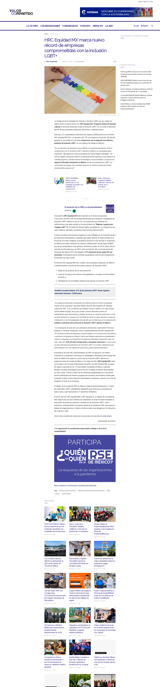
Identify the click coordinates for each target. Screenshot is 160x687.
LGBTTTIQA (66, 494)
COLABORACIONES (50, 25)
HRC (108, 490)
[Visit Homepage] (20, 12)
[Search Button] (152, 26)
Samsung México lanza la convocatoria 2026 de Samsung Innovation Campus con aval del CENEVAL (136, 74)
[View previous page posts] (83, 198)
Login (137, 26)
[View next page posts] (86, 198)
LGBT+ (57, 494)
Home (46, 34)
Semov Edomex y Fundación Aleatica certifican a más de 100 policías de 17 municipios (106, 182)
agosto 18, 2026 (50, 670)
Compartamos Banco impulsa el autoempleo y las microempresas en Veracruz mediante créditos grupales (55, 662)
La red (109, 25)
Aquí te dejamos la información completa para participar (75, 486)
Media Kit (98, 25)
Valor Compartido (51, 61)
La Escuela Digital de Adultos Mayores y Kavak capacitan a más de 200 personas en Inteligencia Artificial (136, 97)
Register (145, 26)
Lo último (32, 25)
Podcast (85, 25)
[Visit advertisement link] (116, 12)
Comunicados (70, 25)
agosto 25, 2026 (72, 191)
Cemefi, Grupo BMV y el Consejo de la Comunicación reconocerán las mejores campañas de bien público (55, 596)
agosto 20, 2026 (100, 601)
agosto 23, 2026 (75, 569)
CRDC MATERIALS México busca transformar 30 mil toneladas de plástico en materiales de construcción (136, 83)
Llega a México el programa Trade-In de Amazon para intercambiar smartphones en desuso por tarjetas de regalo (80, 596)
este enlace (107, 416)
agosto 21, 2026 (100, 569)
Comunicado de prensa (67, 490)
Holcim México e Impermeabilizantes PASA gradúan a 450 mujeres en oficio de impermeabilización (104, 529)
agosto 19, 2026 (75, 635)
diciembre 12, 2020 (67, 61)
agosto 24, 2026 (100, 537)
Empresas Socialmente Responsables (91, 490)
